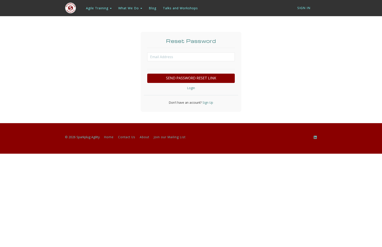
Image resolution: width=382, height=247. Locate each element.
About (144, 137)
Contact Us (126, 137)
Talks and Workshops (180, 8)
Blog (152, 8)
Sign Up (207, 102)
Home (109, 137)
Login (191, 88)
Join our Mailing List (169, 137)
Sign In (303, 8)
